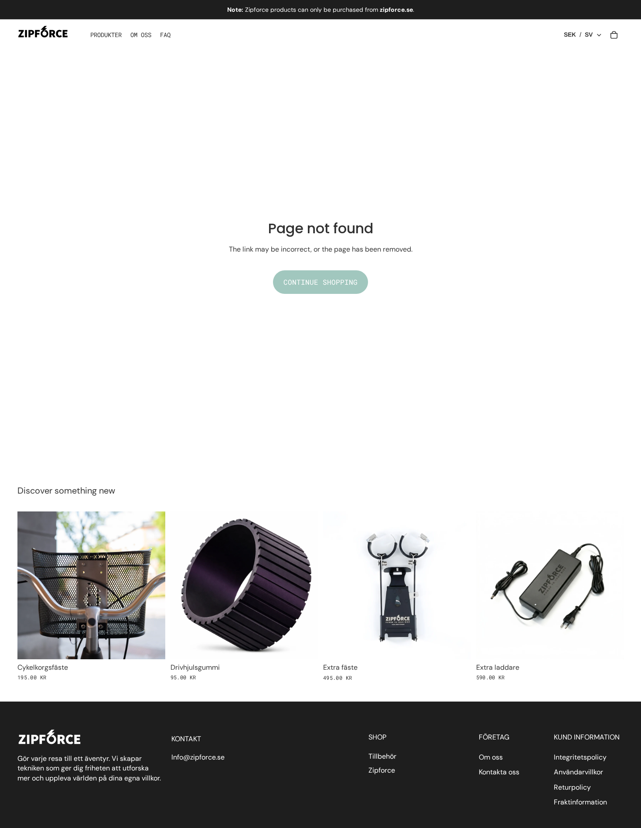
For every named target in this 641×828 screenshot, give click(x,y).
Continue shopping (320, 281)
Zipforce (381, 770)
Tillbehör (382, 756)
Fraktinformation (580, 802)
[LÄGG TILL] (152, 646)
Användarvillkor (578, 772)
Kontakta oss (499, 772)
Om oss (491, 757)
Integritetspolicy (580, 757)
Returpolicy (572, 787)
